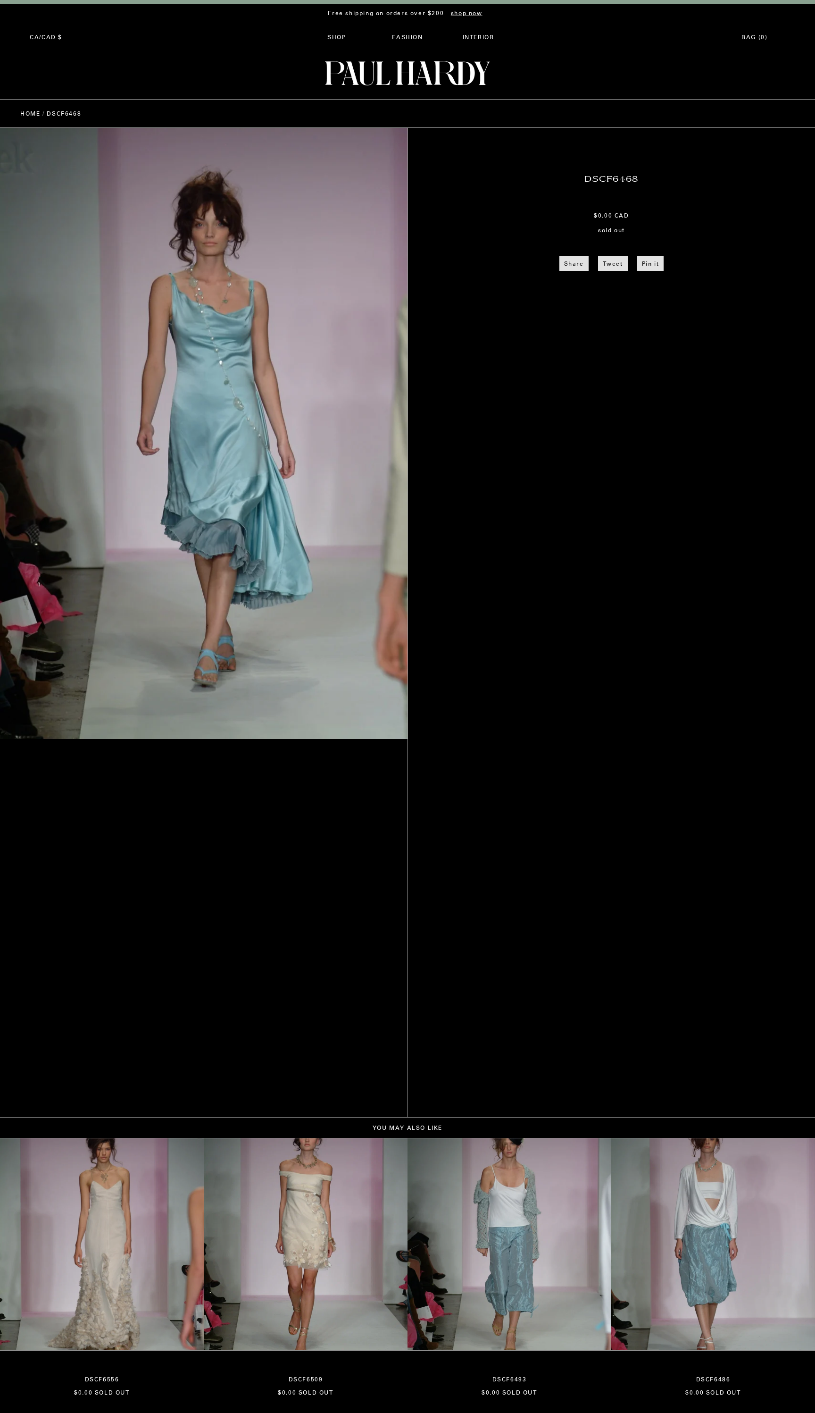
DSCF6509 (306, 1379)
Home (30, 113)
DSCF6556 (102, 1379)
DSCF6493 (509, 1379)
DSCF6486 (713, 1379)
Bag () (754, 37)
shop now (466, 13)
